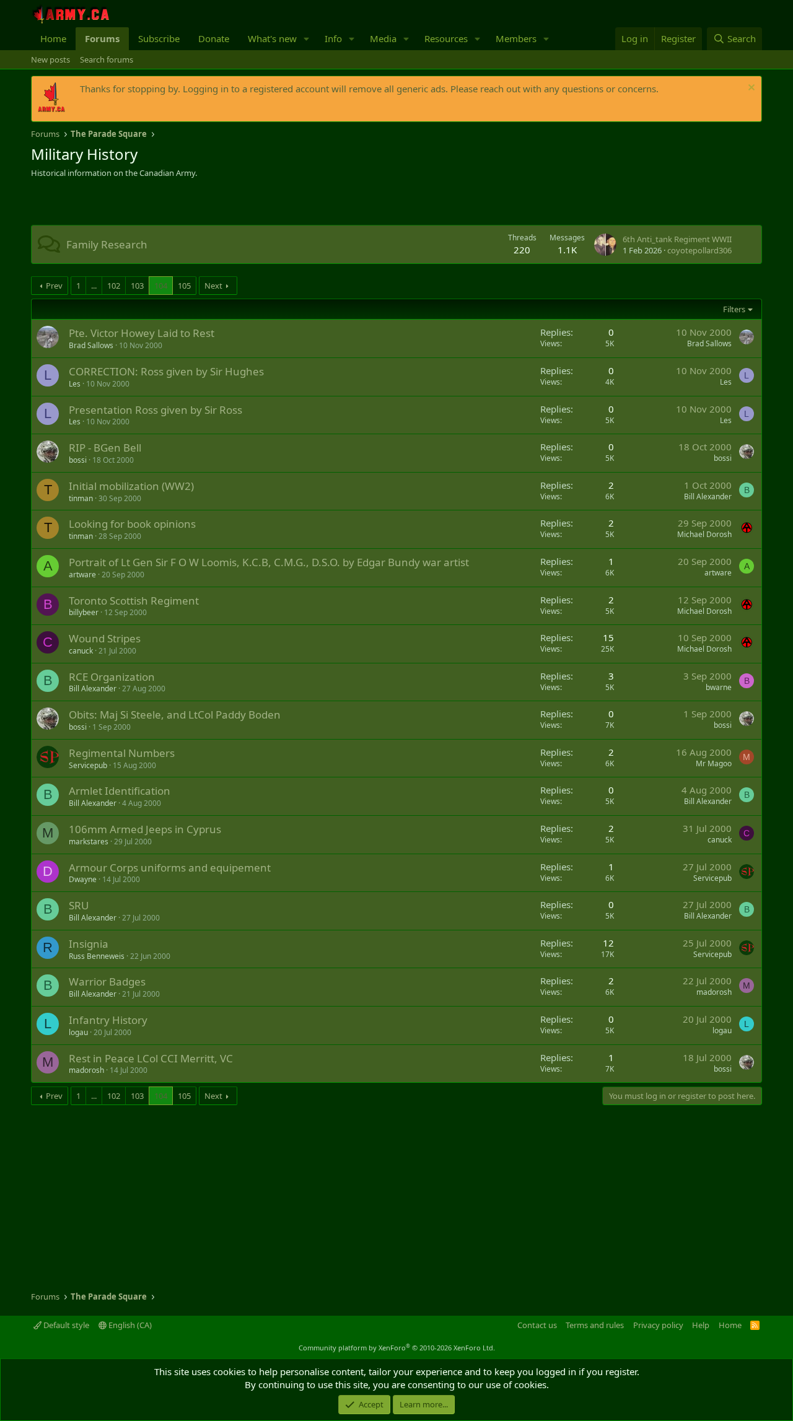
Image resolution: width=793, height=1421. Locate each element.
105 (184, 285)
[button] (306, 38)
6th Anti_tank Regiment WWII (677, 239)
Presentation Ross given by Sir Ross (155, 410)
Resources (446, 38)
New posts (50, 59)
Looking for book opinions (132, 524)
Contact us (537, 1325)
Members (516, 38)
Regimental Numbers (122, 753)
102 (113, 285)
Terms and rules (595, 1325)
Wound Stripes (105, 638)
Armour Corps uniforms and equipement (170, 867)
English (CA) (129, 1325)
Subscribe (159, 38)
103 (137, 285)
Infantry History (108, 1020)
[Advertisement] (176, 203)
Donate (213, 38)
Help (700, 1325)
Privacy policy (658, 1325)
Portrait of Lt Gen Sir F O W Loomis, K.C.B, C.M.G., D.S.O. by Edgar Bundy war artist (269, 562)
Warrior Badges (107, 981)
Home (53, 38)
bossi (78, 460)
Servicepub (88, 765)
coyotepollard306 (699, 250)
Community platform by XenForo (397, 1347)
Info (333, 38)
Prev (54, 285)
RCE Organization (112, 677)
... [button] (94, 285)
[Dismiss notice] (750, 88)
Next (213, 285)
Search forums (106, 59)
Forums (102, 38)
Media (383, 38)
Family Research (106, 244)
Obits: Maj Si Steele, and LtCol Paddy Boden (175, 714)
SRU (79, 905)
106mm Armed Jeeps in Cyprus (145, 829)
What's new (272, 38)
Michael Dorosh (704, 534)
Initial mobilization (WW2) (131, 486)
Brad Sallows (91, 345)
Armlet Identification (119, 791)
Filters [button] (734, 309)
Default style (65, 1325)
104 (160, 285)
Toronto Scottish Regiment (134, 600)
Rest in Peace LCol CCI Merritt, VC (151, 1058)
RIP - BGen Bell (105, 447)
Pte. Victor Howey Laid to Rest (141, 333)
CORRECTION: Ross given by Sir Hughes (166, 371)
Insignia (88, 944)
